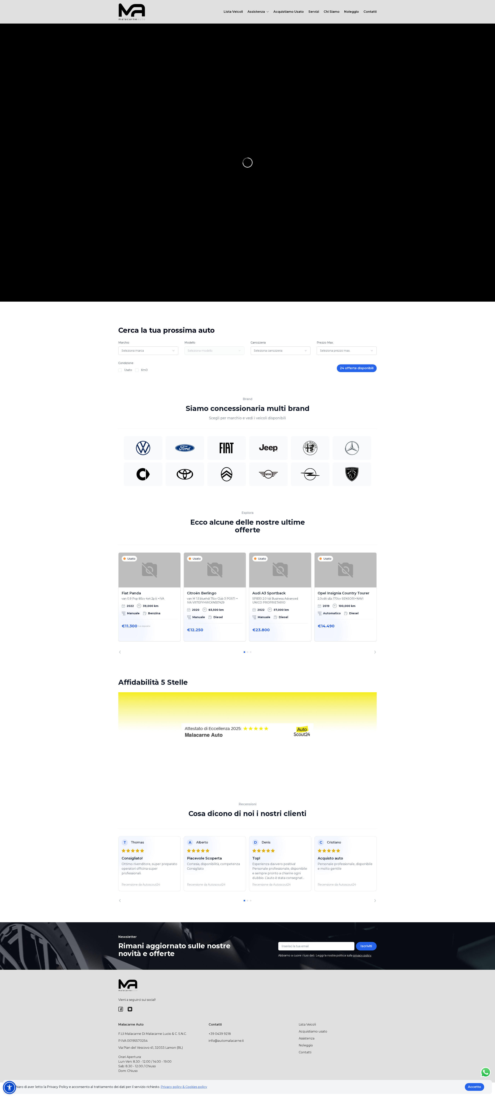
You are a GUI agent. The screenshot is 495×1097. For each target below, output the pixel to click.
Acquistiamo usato (313, 1031)
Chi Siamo (332, 12)
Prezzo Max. (325, 342)
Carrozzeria (258, 342)
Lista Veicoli (233, 12)
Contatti (370, 12)
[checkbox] (120, 370)
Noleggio (351, 12)
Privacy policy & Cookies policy (184, 1087)
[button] (9, 1087)
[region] (247, 603)
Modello (189, 342)
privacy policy (362, 955)
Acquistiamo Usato (288, 12)
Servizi (313, 12)
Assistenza (306, 1038)
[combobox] (148, 350)
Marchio (123, 342)
